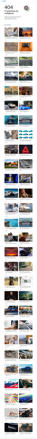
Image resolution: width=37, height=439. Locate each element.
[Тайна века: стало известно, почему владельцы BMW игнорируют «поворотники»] (11, 312)
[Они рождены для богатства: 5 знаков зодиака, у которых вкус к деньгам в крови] (25, 195)
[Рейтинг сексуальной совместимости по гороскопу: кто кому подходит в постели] (11, 239)
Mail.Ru (2, 438)
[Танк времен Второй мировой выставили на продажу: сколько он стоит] (11, 356)
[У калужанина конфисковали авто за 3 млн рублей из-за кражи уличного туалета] (11, 107)
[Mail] (3, 1)
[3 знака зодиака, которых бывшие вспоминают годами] (25, 93)
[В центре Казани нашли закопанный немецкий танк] (11, 137)
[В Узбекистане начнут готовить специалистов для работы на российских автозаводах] (25, 181)
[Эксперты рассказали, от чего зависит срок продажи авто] (25, 356)
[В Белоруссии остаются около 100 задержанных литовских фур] (25, 34)
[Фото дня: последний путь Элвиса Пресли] (25, 166)
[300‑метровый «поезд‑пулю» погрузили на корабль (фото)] (25, 210)
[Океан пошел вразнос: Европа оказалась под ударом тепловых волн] (11, 225)
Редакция (17, 438)
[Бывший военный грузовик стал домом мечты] (11, 371)
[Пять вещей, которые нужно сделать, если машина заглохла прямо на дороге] (25, 269)
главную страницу (14, 19)
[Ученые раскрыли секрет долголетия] (11, 342)
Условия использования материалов (24, 438)
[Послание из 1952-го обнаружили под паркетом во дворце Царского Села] (11, 49)
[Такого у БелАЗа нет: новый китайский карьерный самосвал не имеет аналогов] (11, 195)
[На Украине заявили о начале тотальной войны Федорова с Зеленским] (11, 298)
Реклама (8, 438)
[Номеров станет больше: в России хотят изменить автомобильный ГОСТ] (25, 400)
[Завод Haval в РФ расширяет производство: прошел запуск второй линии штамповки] (11, 430)
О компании (5, 438)
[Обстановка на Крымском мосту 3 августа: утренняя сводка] (25, 122)
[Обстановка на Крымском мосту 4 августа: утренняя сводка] (25, 225)
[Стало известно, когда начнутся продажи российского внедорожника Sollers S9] (25, 254)
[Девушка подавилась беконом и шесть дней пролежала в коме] (25, 283)
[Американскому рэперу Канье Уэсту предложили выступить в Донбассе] (11, 254)
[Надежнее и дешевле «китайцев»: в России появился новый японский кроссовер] (25, 78)
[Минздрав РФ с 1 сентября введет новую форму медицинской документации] (11, 210)
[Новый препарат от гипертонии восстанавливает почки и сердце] (11, 327)
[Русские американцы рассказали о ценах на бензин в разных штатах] (25, 298)
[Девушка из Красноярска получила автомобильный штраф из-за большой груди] (11, 64)
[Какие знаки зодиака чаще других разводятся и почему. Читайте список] (11, 415)
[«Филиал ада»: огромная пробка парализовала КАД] (25, 342)
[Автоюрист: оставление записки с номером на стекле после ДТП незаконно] (25, 430)
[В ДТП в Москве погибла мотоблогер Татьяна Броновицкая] (25, 151)
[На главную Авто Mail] (5, 1)
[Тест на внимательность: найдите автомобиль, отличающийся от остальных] (25, 137)
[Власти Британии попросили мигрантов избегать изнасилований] (11, 93)
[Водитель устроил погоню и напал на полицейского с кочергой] (25, 107)
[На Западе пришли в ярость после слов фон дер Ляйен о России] (11, 181)
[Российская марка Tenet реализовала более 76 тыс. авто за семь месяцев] (25, 371)
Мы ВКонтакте (13, 438)
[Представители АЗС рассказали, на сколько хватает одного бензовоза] (11, 166)
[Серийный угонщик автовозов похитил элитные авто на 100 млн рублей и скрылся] (11, 78)
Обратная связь (31, 438)
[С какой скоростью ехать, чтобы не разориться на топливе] (25, 327)
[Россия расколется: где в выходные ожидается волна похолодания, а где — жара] (11, 283)
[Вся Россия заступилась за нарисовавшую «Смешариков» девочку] (11, 400)
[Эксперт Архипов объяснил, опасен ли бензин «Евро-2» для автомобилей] (25, 415)
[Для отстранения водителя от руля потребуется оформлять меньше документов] (11, 122)
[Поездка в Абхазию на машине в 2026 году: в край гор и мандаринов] (11, 386)
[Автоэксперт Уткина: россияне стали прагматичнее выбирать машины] (25, 386)
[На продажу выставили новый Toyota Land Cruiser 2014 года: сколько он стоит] (11, 151)
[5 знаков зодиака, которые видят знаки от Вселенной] (11, 269)
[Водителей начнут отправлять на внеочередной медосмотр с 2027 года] (11, 34)
